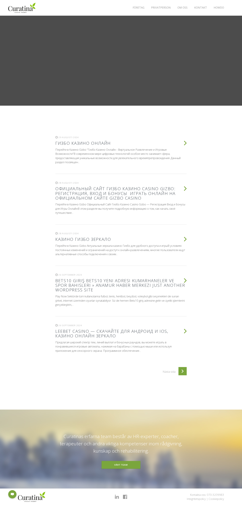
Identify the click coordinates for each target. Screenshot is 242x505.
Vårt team (121, 464)
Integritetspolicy (196, 499)
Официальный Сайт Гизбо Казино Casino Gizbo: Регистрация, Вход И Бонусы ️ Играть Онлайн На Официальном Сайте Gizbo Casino (115, 193)
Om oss (182, 7)
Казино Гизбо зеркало (83, 239)
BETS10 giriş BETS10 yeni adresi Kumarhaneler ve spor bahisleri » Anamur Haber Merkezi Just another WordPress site (120, 285)
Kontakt (200, 7)
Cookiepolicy (216, 499)
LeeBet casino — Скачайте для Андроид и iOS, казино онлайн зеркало (111, 333)
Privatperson (161, 7)
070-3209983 (215, 495)
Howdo (219, 7)
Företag (138, 7)
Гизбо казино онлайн (83, 143)
